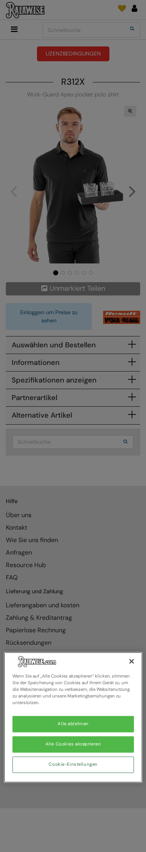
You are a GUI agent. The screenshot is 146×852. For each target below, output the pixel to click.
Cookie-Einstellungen (73, 765)
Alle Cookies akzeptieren (73, 744)
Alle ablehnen (73, 724)
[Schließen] (131, 661)
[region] (73, 717)
